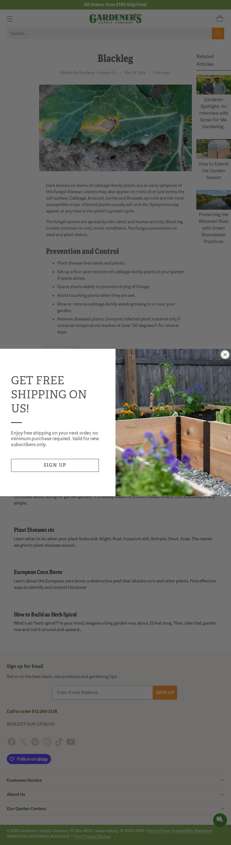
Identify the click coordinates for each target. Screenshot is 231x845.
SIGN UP (55, 465)
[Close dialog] (225, 355)
